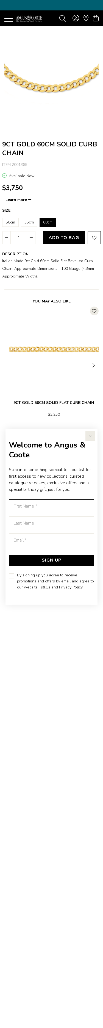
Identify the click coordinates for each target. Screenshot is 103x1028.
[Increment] (31, 237)
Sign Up (52, 560)
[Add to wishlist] (94, 237)
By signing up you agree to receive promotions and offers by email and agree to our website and (55, 581)
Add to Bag (64, 238)
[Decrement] (7, 237)
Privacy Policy (71, 587)
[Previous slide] (8, 364)
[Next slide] (94, 364)
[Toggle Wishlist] (94, 311)
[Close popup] (90, 436)
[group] (51, 5)
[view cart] (96, 18)
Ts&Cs (44, 587)
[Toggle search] (62, 18)
